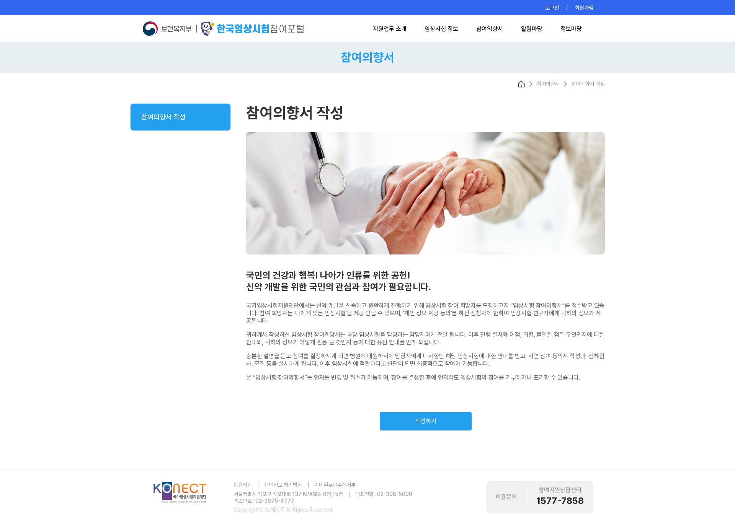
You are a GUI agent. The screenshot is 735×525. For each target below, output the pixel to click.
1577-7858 (560, 500)
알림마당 (531, 29)
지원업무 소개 (390, 29)
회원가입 (584, 8)
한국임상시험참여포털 (252, 28)
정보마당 (571, 29)
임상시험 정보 (441, 29)
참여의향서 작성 (163, 117)
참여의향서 (489, 29)
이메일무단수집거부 (335, 485)
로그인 (552, 8)
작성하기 (425, 421)
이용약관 (243, 485)
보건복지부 (169, 28)
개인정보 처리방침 (283, 485)
